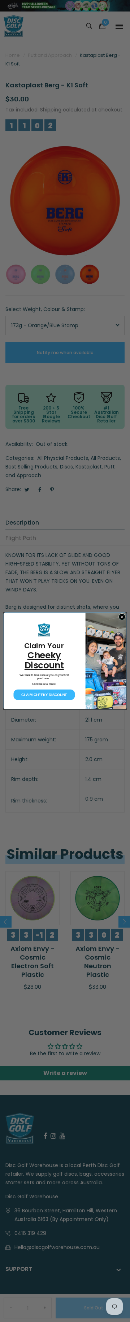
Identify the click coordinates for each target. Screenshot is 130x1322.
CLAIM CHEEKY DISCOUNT (44, 695)
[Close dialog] (122, 617)
